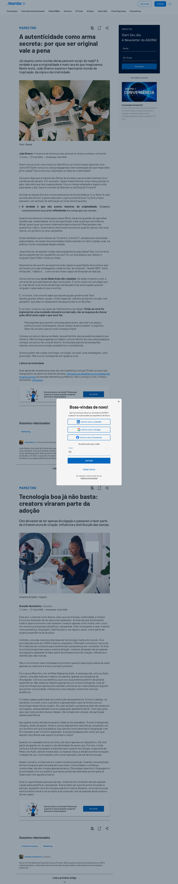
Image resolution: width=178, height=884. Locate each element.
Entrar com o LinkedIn (91, 421)
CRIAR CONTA (89, 469)
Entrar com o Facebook (91, 437)
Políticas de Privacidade (89, 478)
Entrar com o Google (91, 429)
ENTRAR (89, 460)
